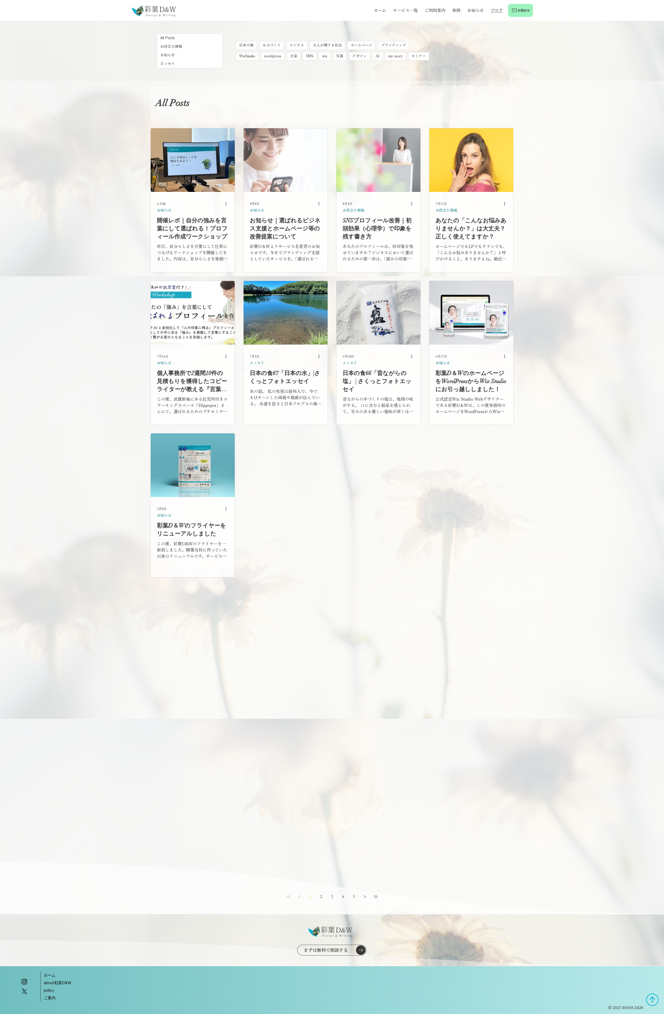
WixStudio (247, 56)
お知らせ (164, 210)
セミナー (418, 56)
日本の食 (246, 45)
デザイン (359, 56)
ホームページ (361, 45)
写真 (339, 56)
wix (324, 56)
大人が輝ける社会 (327, 45)
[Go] (652, 1000)
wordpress (272, 56)
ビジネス (296, 45)
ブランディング (393, 45)
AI (377, 56)
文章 (293, 56)
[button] (405, 10)
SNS (309, 56)
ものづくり (271, 45)
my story (395, 56)
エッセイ (257, 362)
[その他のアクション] (228, 203)
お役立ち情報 (353, 210)
